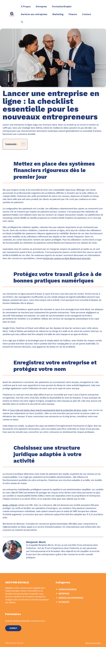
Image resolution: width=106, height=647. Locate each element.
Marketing (57, 14)
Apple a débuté (10, 505)
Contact (86, 14)
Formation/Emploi (61, 6)
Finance (73, 14)
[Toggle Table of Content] (22, 144)
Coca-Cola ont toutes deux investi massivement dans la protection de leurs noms (48, 410)
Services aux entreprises (34, 14)
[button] (22, 22)
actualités (64, 602)
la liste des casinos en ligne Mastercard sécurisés (66, 258)
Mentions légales (93, 643)
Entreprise (41, 6)
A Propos (26, 6)
